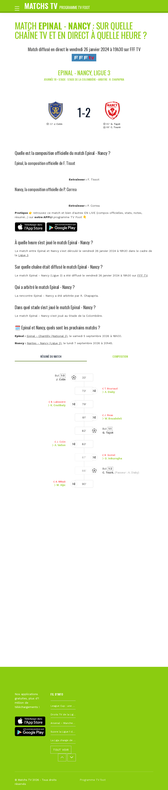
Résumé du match (50, 356)
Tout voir (61, 749)
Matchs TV (57, 5)
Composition (120, 356)
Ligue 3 (23, 255)
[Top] (157, 781)
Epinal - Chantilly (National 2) (47, 336)
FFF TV (142, 275)
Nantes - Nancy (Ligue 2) (44, 343)
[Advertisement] (84, 559)
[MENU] (19, 8)
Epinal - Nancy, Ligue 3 (84, 73)
